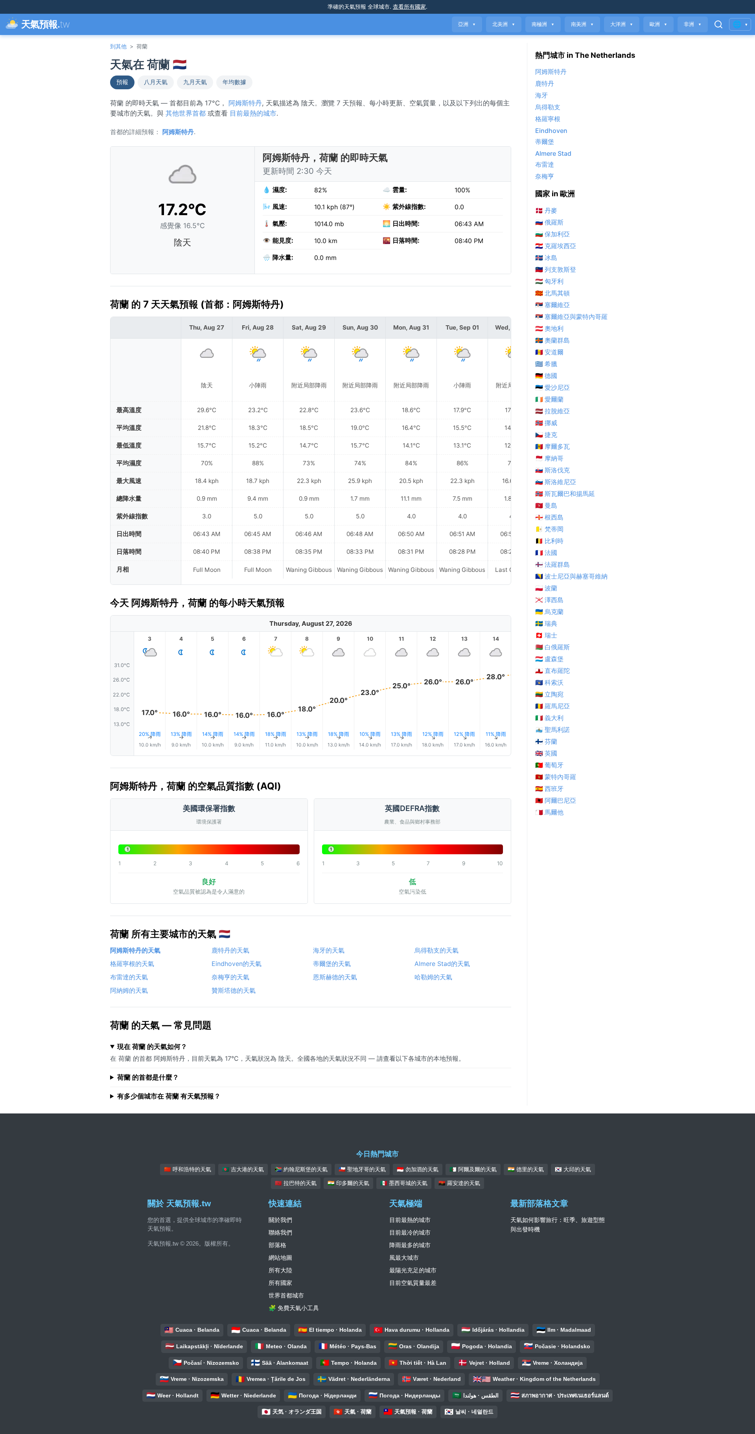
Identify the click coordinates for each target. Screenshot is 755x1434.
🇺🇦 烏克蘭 (549, 612)
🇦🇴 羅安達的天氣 (459, 1183)
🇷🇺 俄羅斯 (549, 222)
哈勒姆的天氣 (433, 977)
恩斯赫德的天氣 (335, 977)
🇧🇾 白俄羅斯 (552, 647)
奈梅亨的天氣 (230, 977)
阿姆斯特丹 (245, 103)
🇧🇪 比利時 (549, 541)
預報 (122, 82)
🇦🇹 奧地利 (549, 328)
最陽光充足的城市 (412, 1270)
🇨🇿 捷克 (546, 435)
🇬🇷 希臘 (546, 364)
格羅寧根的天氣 (132, 964)
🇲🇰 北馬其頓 (552, 293)
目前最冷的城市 (410, 1232)
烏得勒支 (547, 107)
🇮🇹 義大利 (549, 718)
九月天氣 (195, 82)
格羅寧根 (547, 119)
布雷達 (544, 164)
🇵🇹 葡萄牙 (549, 765)
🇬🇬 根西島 (549, 517)
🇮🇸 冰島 (546, 258)
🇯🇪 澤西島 (549, 600)
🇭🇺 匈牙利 (549, 281)
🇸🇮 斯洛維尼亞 (555, 482)
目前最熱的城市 (253, 113)
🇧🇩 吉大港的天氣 (243, 1169)
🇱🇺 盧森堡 (549, 659)
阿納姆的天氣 (129, 990)
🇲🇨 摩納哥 (549, 458)
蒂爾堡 (544, 142)
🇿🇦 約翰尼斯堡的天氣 (301, 1169)
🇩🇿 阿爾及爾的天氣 (473, 1169)
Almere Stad (553, 153)
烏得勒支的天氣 (436, 950)
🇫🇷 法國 (546, 553)
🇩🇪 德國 (546, 376)
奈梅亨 (544, 176)
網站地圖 (280, 1257)
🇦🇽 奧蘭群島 (552, 340)
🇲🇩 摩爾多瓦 (552, 446)
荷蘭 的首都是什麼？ (148, 1077)
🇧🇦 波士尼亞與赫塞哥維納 (571, 576)
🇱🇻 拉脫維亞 (552, 411)
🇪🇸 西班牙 (549, 789)
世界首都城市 (286, 1295)
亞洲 (467, 24)
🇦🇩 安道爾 (549, 352)
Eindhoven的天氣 (236, 964)
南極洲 (543, 24)
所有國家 (280, 1282)
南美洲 (582, 24)
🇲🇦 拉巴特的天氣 (296, 1183)
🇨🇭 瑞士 (546, 635)
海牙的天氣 (328, 950)
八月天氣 (156, 82)
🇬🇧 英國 (546, 753)
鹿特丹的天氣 (230, 950)
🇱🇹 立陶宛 (549, 694)
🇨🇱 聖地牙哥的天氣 (362, 1169)
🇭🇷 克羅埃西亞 (555, 246)
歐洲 (658, 24)
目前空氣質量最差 (412, 1282)
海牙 (541, 95)
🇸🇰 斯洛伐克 (552, 470)
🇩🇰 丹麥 (546, 210)
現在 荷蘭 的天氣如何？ (152, 1047)
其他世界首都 (186, 113)
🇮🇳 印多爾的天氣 (348, 1183)
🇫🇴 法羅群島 (552, 564)
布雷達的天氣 (129, 977)
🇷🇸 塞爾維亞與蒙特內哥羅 (571, 317)
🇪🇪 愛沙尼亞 (552, 387)
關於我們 (280, 1220)
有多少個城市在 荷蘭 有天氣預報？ (169, 1096)
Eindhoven (551, 131)
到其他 (118, 46)
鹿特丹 (544, 83)
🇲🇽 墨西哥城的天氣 (403, 1183)
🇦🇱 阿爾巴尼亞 (555, 800)
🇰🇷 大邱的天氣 (573, 1169)
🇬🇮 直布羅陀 (552, 671)
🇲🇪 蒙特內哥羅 (555, 777)
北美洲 (503, 24)
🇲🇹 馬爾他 (549, 812)
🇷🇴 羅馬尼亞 (552, 706)
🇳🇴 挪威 (546, 423)
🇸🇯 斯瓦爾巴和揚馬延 (565, 494)
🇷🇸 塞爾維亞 (552, 305)
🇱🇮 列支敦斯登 (555, 269)
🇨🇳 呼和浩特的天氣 (187, 1169)
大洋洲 (621, 24)
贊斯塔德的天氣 (234, 990)
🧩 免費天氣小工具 (294, 1308)
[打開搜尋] (718, 24)
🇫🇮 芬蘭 (546, 741)
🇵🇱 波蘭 (546, 588)
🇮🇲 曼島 (546, 505)
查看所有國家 (409, 6)
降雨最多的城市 (410, 1245)
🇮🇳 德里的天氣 (526, 1169)
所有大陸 (280, 1270)
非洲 (693, 24)
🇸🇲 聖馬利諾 (552, 730)
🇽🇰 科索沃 (549, 682)
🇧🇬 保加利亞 (552, 234)
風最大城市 (404, 1257)
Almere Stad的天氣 (442, 964)
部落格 (277, 1245)
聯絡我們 (280, 1232)
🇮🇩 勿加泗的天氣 (417, 1169)
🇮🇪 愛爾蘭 (549, 399)
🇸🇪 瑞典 (546, 623)
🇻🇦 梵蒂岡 (549, 529)
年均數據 (234, 82)
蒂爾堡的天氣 (332, 964)
